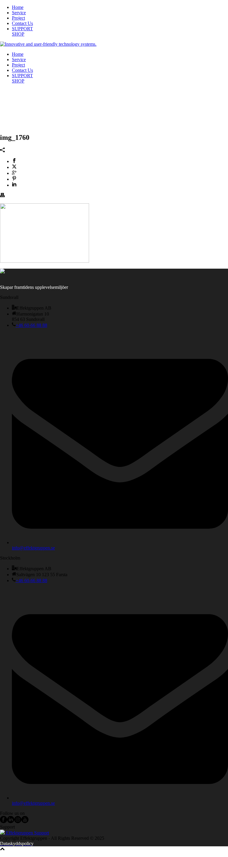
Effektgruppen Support (27, 832)
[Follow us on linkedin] (10, 821)
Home (17, 7)
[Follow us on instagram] (17, 821)
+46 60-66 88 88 (31, 325)
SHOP (18, 34)
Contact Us (22, 23)
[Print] (2, 195)
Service (19, 12)
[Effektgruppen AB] (48, 44)
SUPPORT (22, 28)
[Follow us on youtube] (24, 821)
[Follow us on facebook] (3, 821)
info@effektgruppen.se (33, 547)
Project (18, 17)
